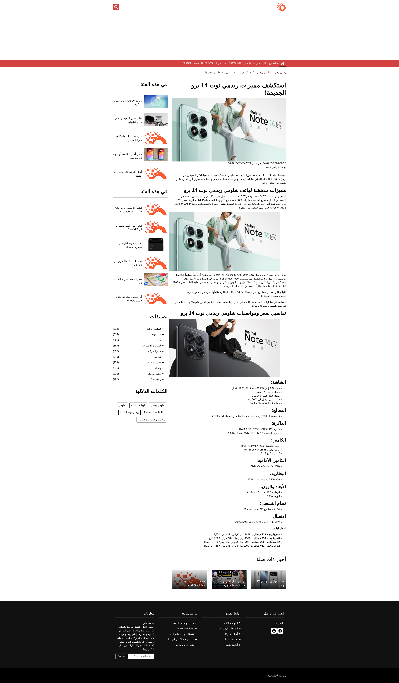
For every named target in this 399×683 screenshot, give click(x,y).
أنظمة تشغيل (154, 373)
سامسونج (273, 63)
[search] (116, 7)
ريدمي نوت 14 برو (129, 412)
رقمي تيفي (280, 72)
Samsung (235, 63)
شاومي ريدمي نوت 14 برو (151, 419)
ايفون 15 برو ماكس (184, 645)
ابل (264, 63)
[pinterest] (274, 631)
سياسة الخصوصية (277, 675)
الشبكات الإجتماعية (151, 345)
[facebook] (280, 631)
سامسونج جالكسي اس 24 (181, 639)
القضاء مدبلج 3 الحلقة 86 (273, 296)
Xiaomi (187, 63)
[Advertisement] (199, 36)
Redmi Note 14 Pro (154, 412)
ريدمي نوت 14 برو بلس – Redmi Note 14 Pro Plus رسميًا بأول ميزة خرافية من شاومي (231, 292)
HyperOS (207, 63)
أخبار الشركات (154, 351)
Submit (121, 656)
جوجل (218, 63)
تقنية (196, 63)
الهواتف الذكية (154, 328)
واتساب (247, 63)
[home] (282, 63)
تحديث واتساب (154, 362)
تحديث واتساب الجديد (184, 623)
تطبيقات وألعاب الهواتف (182, 634)
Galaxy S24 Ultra (185, 628)
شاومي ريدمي (157, 405)
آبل (225, 63)
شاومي (256, 63)
